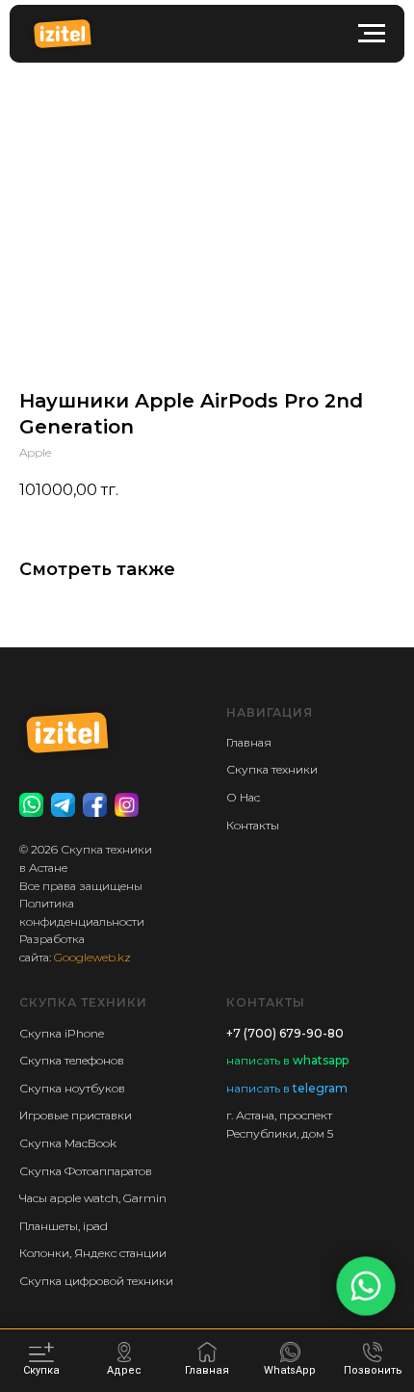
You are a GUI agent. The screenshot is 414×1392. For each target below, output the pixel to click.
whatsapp (319, 1060)
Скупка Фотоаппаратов (85, 1171)
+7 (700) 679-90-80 (285, 1033)
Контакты (252, 825)
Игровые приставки (75, 1115)
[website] (31, 805)
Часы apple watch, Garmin (93, 1198)
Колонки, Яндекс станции (93, 1253)
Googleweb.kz (92, 957)
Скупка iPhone (61, 1033)
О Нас (243, 797)
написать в (258, 1088)
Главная (249, 742)
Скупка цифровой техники (96, 1281)
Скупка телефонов (71, 1060)
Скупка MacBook (67, 1143)
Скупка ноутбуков (72, 1088)
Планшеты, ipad (63, 1226)
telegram (319, 1088)
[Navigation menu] (371, 33)
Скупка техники (272, 769)
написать (253, 1060)
